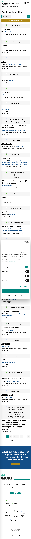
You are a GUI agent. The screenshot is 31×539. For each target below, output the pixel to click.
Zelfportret (5, 344)
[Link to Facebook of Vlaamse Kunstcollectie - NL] (11, 493)
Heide (3, 360)
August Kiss (5, 346)
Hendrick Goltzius (21, 200)
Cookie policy (15, 484)
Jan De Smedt (9, 397)
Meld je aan (15, 464)
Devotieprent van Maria (10, 311)
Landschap (5, 92)
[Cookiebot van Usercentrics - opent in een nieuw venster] (23, 242)
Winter (3, 197)
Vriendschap (6, 45)
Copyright (7, 484)
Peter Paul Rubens (7, 130)
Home (3, 6)
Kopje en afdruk (7, 107)
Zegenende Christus (9, 78)
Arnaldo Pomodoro (12, 381)
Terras (3, 62)
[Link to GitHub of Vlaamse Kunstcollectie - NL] (18, 493)
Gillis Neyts (5, 95)
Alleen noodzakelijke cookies (15, 295)
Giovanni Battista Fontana (10, 229)
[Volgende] (28, 436)
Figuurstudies (6, 144)
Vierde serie (5, 158)
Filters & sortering (14, 20)
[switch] (27, 271)
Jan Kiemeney (9, 48)
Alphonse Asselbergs (8, 362)
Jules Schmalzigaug (15, 64)
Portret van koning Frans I (11, 226)
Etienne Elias (9, 32)
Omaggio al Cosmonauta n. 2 (12, 378)
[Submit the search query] (28, 16)
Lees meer (12, 261)
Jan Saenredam (9, 200)
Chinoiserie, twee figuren (10, 327)
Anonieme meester (20, 130)
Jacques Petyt (13, 314)
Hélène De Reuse (6, 185)
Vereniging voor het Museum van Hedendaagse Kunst (15, 162)
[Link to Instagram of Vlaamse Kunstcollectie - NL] (13, 493)
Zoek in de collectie (12, 6)
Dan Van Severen (21, 164)
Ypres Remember (7, 212)
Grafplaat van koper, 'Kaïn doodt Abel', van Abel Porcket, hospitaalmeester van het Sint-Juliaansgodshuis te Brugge (13, 423)
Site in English (15, 488)
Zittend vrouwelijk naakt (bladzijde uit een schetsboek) (14, 182)
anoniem (11, 80)
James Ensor (5, 109)
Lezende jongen (7, 395)
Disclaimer (24, 484)
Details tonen (23, 286)
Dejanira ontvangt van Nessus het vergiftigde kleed (14, 126)
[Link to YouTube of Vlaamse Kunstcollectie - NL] (20, 493)
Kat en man (5, 29)
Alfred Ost (12, 214)
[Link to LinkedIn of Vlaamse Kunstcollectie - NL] (15, 493)
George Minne (21, 146)
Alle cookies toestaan (15, 291)
